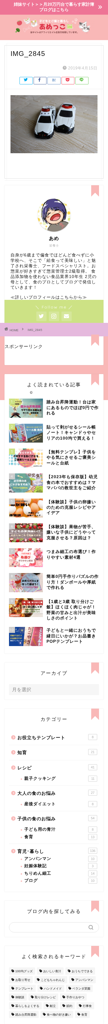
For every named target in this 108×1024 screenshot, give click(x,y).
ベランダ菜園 (81, 988)
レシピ (55, 767)
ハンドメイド (53, 988)
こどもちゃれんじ (53, 980)
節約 (69, 1006)
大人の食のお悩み (55, 793)
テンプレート (24, 988)
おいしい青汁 (52, 971)
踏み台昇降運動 (25, 1014)
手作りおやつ (75, 997)
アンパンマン (59, 858)
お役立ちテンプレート (55, 737)
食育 (59, 837)
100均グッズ (24, 971)
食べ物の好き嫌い (59, 1014)
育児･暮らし (56, 851)
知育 (55, 752)
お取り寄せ (22, 980)
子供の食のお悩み (55, 818)
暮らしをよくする (27, 1006)
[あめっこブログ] (54, 32)
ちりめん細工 (59, 873)
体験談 (19, 997)
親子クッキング (59, 778)
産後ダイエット (59, 804)
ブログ (59, 880)
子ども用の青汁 (59, 829)
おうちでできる (82, 971)
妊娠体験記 (59, 866)
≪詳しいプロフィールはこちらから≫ (48, 297)
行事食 (87, 1006)
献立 (53, 1006)
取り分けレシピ (45, 997)
